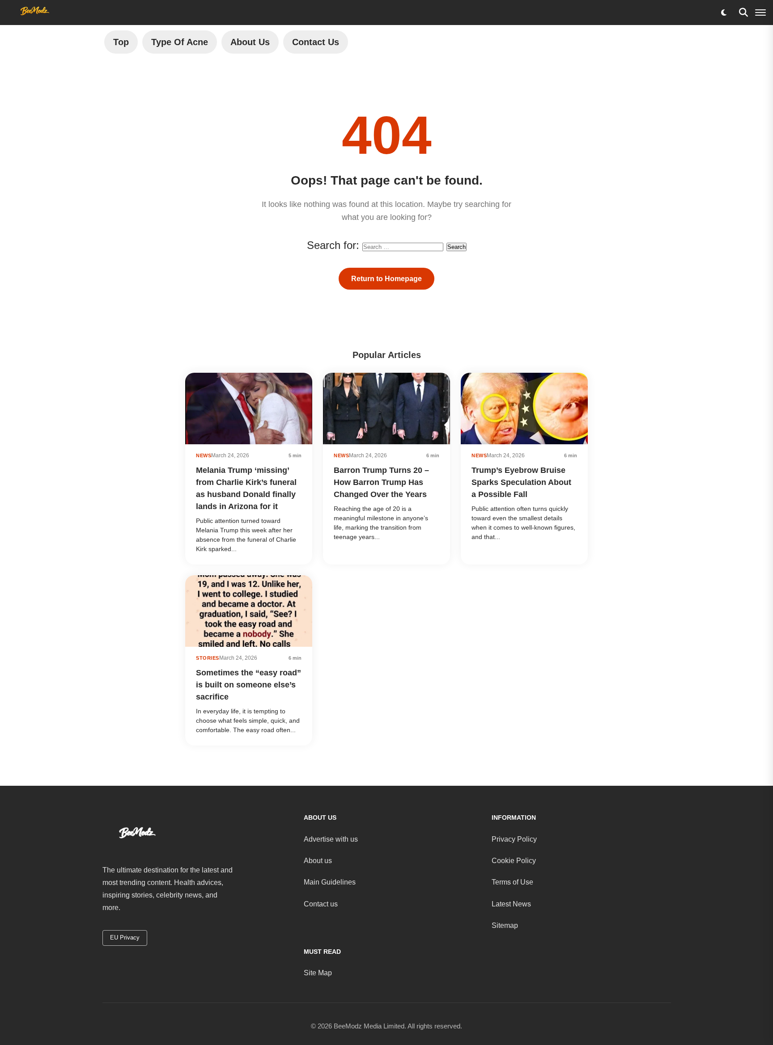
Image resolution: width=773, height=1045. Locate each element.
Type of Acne (179, 42)
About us (318, 860)
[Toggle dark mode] (724, 12)
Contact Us (315, 42)
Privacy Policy (514, 839)
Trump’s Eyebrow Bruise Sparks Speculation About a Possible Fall (521, 482)
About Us (250, 42)
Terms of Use (512, 882)
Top (121, 42)
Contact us (321, 904)
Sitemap (505, 925)
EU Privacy (125, 937)
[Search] (743, 12)
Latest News (511, 904)
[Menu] (760, 12)
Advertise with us (331, 839)
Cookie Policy (514, 860)
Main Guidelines (330, 882)
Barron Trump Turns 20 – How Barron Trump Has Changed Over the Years (381, 482)
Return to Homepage (386, 278)
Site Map (318, 973)
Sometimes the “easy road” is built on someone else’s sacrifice (248, 684)
